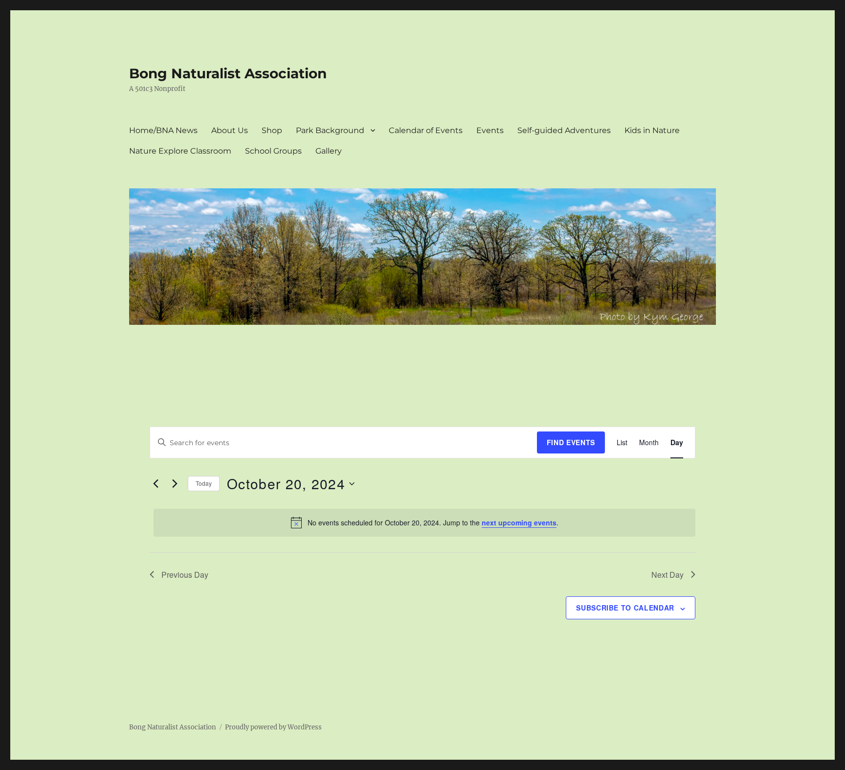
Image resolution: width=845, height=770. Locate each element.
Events (490, 130)
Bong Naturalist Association (228, 73)
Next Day (667, 574)
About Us (229, 130)
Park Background (330, 130)
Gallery (328, 151)
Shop (272, 130)
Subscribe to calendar (625, 607)
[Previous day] (155, 484)
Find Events (571, 442)
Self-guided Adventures (564, 130)
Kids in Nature (652, 130)
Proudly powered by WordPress (273, 727)
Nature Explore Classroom (180, 151)
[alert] (424, 522)
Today (204, 483)
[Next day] (174, 484)
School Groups (273, 151)
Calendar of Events (426, 130)
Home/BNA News (163, 130)
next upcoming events (519, 522)
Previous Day (184, 574)
